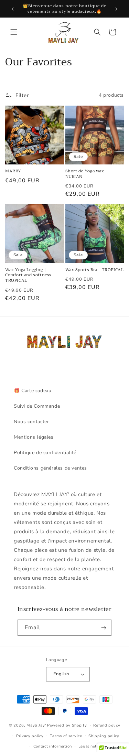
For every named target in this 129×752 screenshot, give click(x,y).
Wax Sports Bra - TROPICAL (94, 270)
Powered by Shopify (67, 725)
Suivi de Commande (37, 406)
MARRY (13, 171)
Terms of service (66, 736)
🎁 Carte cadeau (32, 390)
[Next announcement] (116, 9)
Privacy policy (30, 736)
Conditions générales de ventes (50, 468)
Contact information (52, 746)
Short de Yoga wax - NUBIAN (86, 174)
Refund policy (106, 725)
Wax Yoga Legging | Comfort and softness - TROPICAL (30, 275)
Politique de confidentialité (45, 452)
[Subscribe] (103, 628)
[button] (13, 32)
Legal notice (90, 746)
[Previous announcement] (12, 9)
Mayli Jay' (36, 725)
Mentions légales (34, 437)
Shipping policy (103, 736)
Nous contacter (31, 421)
